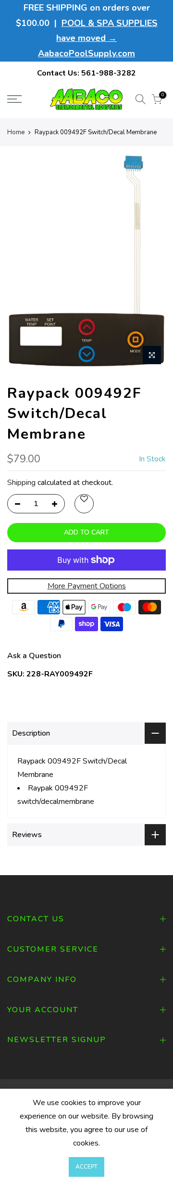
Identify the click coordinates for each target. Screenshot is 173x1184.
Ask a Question (34, 655)
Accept (86, 1167)
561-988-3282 (108, 73)
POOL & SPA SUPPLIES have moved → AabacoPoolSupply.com (98, 38)
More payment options (87, 586)
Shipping (21, 482)
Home (16, 132)
